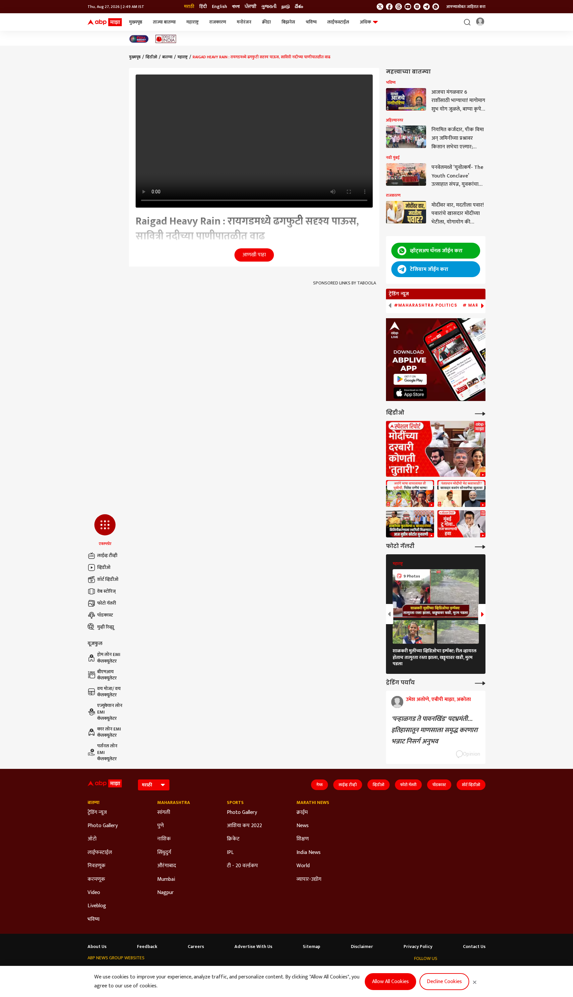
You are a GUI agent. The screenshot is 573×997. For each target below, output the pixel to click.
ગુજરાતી (269, 6)
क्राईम (302, 812)
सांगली (163, 812)
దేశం (299, 6)
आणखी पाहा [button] (254, 254)
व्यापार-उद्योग (308, 879)
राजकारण (217, 22)
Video (94, 892)
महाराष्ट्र (192, 22)
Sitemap (311, 946)
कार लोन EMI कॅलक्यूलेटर (109, 732)
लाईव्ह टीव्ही (107, 555)
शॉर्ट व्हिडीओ (107, 579)
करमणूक (96, 879)
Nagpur (165, 892)
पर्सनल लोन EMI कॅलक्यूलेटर (107, 752)
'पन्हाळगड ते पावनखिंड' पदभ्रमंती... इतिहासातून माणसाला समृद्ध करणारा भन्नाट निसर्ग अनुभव (434, 730)
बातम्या (167, 57)
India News (308, 852)
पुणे (160, 825)
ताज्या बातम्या (164, 22)
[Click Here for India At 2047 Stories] (139, 39)
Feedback (147, 946)
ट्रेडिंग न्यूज (97, 812)
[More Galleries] (480, 546)
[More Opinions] (480, 682)
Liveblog (97, 906)
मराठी (189, 6)
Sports (235, 802)
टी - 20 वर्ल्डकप (242, 866)
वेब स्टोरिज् (106, 591)
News (302, 825)
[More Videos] (480, 413)
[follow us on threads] (399, 7)
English (219, 6)
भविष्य (311, 22)
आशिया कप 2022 (244, 825)
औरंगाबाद (166, 866)
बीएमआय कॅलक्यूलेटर (107, 675)
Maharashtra (173, 802)
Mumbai (166, 879)
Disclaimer (362, 946)
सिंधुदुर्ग (164, 852)
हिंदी (203, 6)
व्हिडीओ (103, 567)
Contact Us (474, 946)
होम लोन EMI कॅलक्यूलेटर (108, 657)
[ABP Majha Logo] (105, 22)
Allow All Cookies (390, 981)
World (303, 866)
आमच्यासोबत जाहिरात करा (465, 6)
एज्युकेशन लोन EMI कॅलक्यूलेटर (109, 712)
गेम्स (319, 784)
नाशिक (164, 839)
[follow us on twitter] (380, 7)
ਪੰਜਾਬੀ (250, 6)
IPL (230, 852)
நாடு (286, 6)
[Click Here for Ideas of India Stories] (166, 39)
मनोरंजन (244, 22)
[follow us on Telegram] (426, 7)
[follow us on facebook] (389, 7)
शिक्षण (302, 839)
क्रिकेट (233, 839)
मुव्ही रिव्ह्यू (105, 627)
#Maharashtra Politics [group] (425, 305)
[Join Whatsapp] (436, 7)
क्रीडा (266, 22)
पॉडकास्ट (105, 615)
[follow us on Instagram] (417, 7)
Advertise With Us (253, 946)
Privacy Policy (418, 946)
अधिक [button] (365, 22)
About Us (97, 946)
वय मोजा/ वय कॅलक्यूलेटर (109, 691)
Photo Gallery (103, 825)
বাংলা (236, 6)
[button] (105, 530)
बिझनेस (288, 22)
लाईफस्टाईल (338, 22)
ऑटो (92, 839)
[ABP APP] (410, 379)
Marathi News (312, 802)
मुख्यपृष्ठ (135, 22)
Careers (196, 946)
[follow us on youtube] (408, 7)
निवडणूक (96, 866)
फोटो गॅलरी (106, 603)
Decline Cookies (444, 981)
